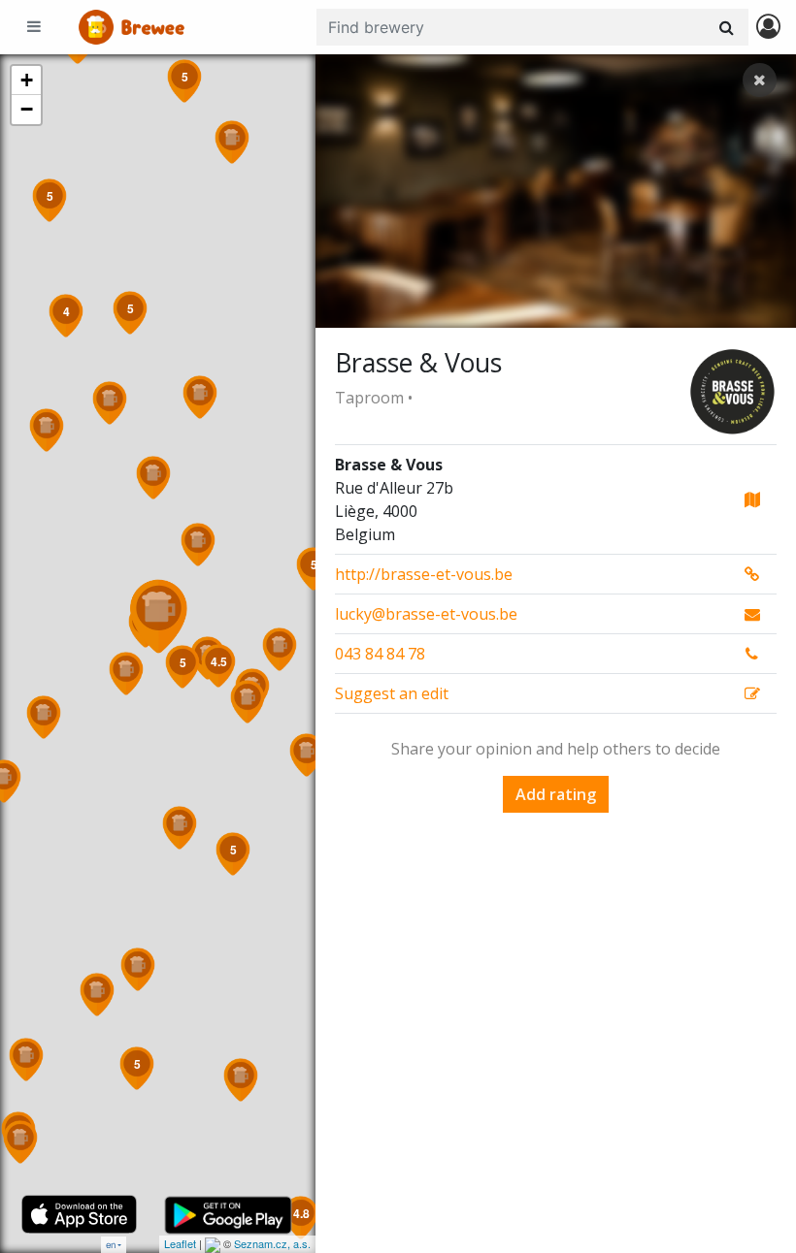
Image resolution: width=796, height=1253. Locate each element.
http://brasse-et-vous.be (424, 574)
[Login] (768, 28)
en (111, 1244)
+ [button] (26, 80)
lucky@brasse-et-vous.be (426, 614)
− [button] (26, 109)
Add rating (555, 794)
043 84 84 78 (380, 653)
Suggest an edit (391, 693)
